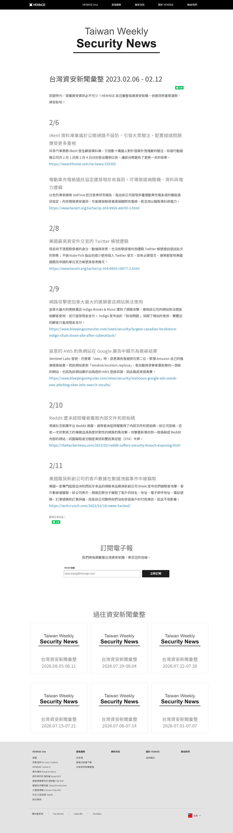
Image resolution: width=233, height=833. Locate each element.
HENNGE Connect (41, 766)
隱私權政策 (37, 813)
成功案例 (36, 799)
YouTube (97, 813)
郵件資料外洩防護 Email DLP (46, 776)
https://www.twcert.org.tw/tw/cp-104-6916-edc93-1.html (94, 208)
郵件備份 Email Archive (44, 771)
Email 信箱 (69, 568)
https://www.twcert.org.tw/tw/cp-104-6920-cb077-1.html (94, 268)
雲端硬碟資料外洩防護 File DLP (48, 780)
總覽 (34, 757)
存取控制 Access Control (45, 762)
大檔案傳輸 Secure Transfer (46, 790)
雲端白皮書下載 (84, 762)
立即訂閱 (155, 573)
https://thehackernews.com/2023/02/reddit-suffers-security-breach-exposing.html (114, 445)
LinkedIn (78, 813)
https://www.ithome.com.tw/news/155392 (82, 163)
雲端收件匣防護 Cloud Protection (49, 785)
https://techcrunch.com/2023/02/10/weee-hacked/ (90, 505)
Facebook (58, 813)
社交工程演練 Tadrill (42, 794)
